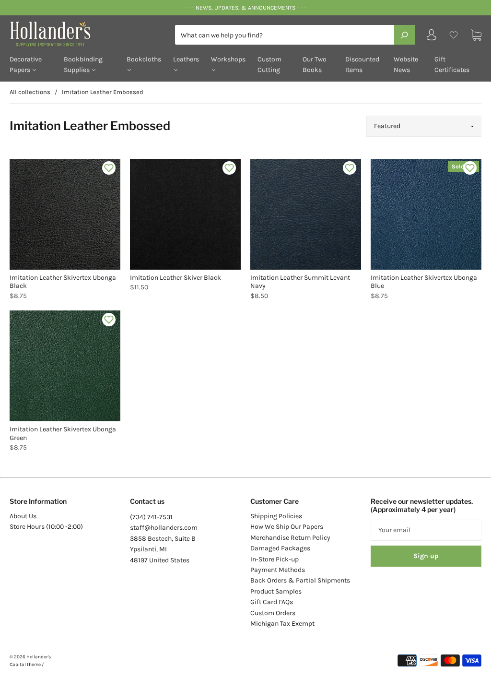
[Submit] (404, 34)
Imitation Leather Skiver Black (175, 278)
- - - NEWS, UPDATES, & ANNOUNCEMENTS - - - (245, 7)
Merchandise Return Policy (290, 538)
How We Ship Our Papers (286, 527)
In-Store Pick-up (274, 559)
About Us (23, 516)
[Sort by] (423, 126)
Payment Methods (277, 570)
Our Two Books (315, 64)
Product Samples (276, 591)
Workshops (228, 59)
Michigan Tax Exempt (282, 623)
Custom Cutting (269, 64)
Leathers (186, 59)
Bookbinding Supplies (83, 64)
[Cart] (476, 35)
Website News (406, 64)
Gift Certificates (451, 64)
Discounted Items (362, 64)
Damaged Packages (280, 548)
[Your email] (426, 530)
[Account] (431, 37)
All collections (30, 91)
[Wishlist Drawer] (453, 35)
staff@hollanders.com (164, 527)
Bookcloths (144, 59)
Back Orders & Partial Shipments (300, 580)
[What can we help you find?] (295, 35)
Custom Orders (272, 613)
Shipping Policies (276, 516)
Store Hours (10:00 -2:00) (46, 527)
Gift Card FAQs (271, 602)
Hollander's (38, 657)
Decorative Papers (26, 64)
